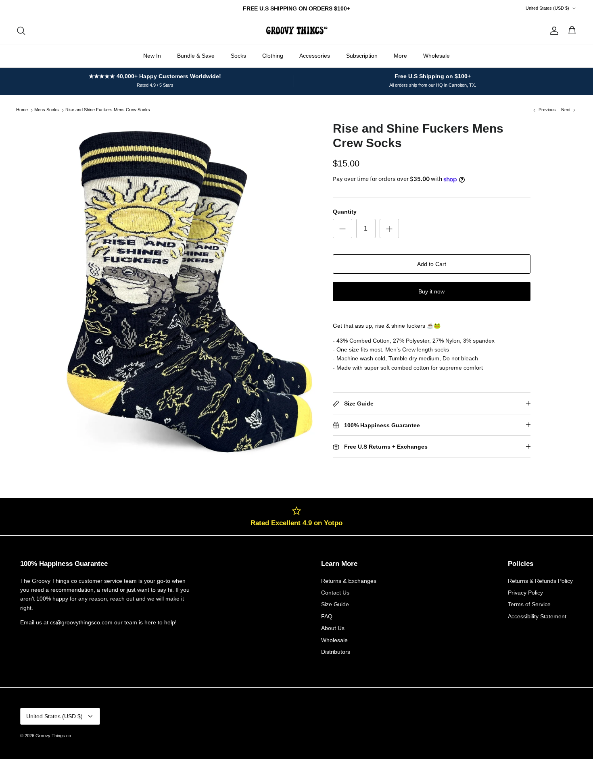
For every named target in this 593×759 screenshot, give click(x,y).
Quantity (345, 211)
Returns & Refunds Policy (540, 581)
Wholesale (436, 55)
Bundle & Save (196, 55)
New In (152, 55)
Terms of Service (529, 604)
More (400, 55)
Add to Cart (431, 264)
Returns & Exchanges (348, 581)
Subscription (362, 55)
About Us (333, 628)
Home (22, 110)
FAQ (326, 616)
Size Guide (335, 604)
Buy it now (431, 291)
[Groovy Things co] (296, 30)
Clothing (272, 55)
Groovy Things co (53, 735)
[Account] (552, 30)
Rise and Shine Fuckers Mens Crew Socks (107, 110)
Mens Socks (46, 110)
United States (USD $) (547, 8)
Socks (238, 55)
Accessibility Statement (537, 616)
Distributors (335, 652)
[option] (189, 289)
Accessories (314, 55)
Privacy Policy (525, 592)
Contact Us (335, 592)
